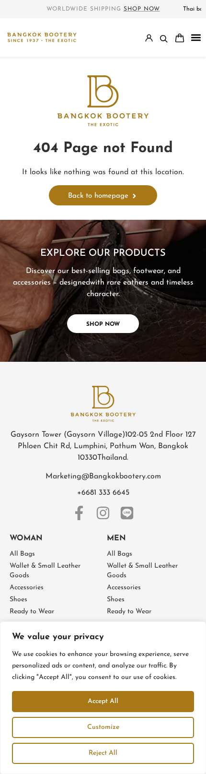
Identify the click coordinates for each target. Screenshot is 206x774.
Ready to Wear (32, 611)
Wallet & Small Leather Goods (45, 570)
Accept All (103, 701)
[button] (196, 38)
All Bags (22, 554)
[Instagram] (103, 513)
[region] (103, 697)
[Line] (127, 513)
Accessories (27, 587)
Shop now (142, 9)
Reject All (103, 753)
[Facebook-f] (79, 513)
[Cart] (179, 38)
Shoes (18, 599)
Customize (103, 727)
